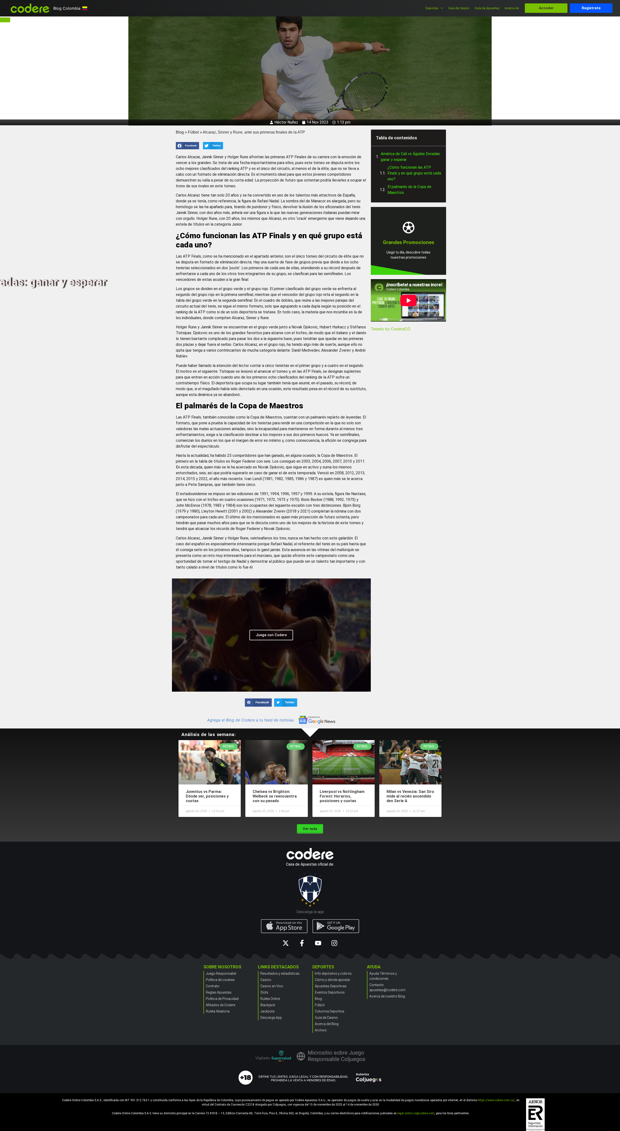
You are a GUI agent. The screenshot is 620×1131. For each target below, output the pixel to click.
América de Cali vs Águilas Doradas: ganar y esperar (411, 156)
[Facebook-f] (302, 943)
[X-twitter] (285, 943)
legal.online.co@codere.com (415, 1113)
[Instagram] (334, 943)
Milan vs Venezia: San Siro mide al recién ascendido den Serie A (410, 796)
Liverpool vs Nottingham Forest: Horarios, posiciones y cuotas (342, 796)
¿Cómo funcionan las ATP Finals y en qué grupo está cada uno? (414, 173)
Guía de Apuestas (487, 8)
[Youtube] (318, 943)
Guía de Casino (458, 8)
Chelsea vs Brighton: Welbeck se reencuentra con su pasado (275, 796)
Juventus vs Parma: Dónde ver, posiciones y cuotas (207, 796)
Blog (180, 132)
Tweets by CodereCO (390, 328)
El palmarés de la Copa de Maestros (409, 189)
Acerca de (512, 8)
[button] (187, 145)
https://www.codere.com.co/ (496, 1100)
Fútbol (193, 132)
